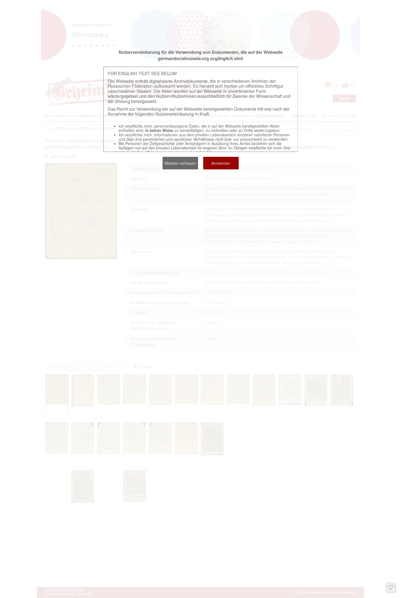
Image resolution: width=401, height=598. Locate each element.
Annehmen (220, 163)
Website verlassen (180, 163)
